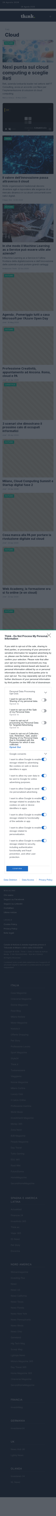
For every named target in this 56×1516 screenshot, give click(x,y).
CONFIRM (17, 868)
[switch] (44, 700)
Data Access (28, 880)
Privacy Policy (45, 880)
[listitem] (28, 692)
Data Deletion (10, 880)
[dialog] (28, 758)
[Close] (50, 636)
